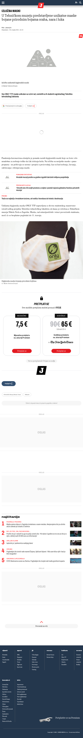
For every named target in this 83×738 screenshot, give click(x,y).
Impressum (20, 684)
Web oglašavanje (21, 694)
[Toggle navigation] (3, 2)
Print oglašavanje (21, 697)
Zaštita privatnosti (22, 689)
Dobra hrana (5, 702)
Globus (4, 694)
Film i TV (63, 657)
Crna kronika (5, 660)
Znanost (34, 657)
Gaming (34, 669)
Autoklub (4, 697)
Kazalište (64, 664)
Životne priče (35, 667)
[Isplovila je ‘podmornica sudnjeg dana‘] (75, 542)
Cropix (4, 719)
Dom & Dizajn (6, 699)
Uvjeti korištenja (21, 687)
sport (19, 650)
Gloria (4, 704)
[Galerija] (41, 57)
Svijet (3, 657)
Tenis (18, 662)
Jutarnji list (5, 684)
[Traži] (80, 2)
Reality (78, 664)
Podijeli (29, 106)
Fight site (19, 664)
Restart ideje (50, 657)
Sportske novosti (6, 692)
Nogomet (19, 657)
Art (62, 655)
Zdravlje (34, 660)
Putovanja (35, 664)
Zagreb (4, 662)
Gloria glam (5, 706)
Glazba (63, 662)
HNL (18, 655)
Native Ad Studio (7, 721)
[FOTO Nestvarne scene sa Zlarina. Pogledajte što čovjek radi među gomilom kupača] (75, 560)
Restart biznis (50, 655)
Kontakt (19, 699)
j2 (32, 650)
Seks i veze (35, 662)
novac (49, 650)
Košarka (19, 660)
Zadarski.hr (5, 714)
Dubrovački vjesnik (7, 709)
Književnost (64, 660)
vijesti (4, 650)
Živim (3, 711)
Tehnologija (35, 655)
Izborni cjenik (21, 692)
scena (79, 650)
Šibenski (4, 716)
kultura (64, 650)
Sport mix (19, 667)
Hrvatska (4, 655)
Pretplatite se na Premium (67, 717)
